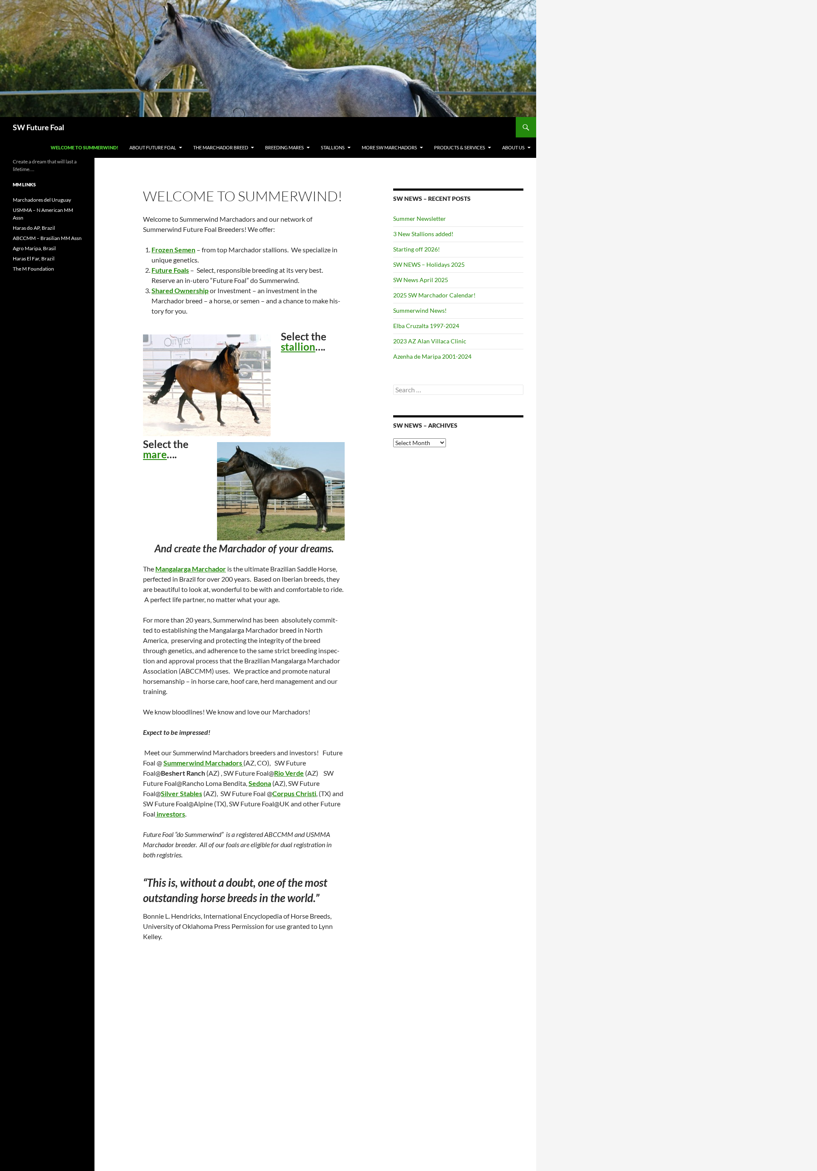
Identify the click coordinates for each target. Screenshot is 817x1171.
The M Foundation (33, 269)
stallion (298, 346)
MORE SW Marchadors (389, 147)
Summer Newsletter (419, 218)
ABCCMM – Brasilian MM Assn (47, 238)
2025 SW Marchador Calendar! (434, 295)
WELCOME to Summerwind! (84, 147)
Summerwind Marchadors (202, 763)
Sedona (260, 783)
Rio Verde (289, 773)
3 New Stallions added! (423, 233)
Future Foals (170, 270)
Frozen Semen (173, 250)
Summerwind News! (420, 310)
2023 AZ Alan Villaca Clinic (429, 341)
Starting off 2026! (416, 249)
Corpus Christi (294, 793)
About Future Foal (152, 147)
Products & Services (459, 147)
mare (155, 454)
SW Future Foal (38, 127)
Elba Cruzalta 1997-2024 (426, 325)
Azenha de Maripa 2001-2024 (432, 356)
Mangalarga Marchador (190, 569)
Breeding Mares (284, 147)
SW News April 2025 (420, 279)
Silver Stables (181, 793)
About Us (513, 147)
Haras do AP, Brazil (34, 228)
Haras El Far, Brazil (33, 258)
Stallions (333, 147)
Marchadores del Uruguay (42, 200)
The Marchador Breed (220, 147)
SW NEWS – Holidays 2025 (429, 264)
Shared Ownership (180, 290)
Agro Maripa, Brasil (34, 248)
